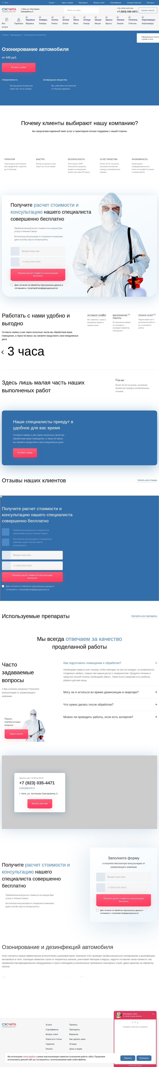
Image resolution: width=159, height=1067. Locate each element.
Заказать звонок (147, 10)
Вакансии (73, 1034)
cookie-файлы (28, 1057)
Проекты (73, 1025)
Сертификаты (115, 3)
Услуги (51, 3)
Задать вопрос (16, 734)
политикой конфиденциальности (43, 288)
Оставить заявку (18, 67)
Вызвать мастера (40, 803)
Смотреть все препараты (144, 616)
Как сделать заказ (77, 1039)
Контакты (150, 3)
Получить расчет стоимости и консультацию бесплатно (38, 274)
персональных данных (50, 285)
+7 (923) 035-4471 (127, 11)
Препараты (83, 3)
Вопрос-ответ (99, 3)
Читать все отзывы (147, 480)
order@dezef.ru (27, 788)
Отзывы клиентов (134, 3)
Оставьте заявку (96, 315)
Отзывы (73, 1044)
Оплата (49, 1049)
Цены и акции (67, 3)
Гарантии (50, 1044)
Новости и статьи (54, 1039)
